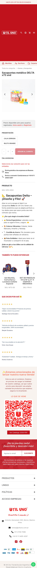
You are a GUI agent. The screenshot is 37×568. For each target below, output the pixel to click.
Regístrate (27, 125)
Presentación (7, 133)
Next (32, 94)
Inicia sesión (17, 125)
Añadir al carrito (25, 151)
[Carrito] (30, 33)
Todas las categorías (8, 68)
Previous (5, 94)
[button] (3, 273)
